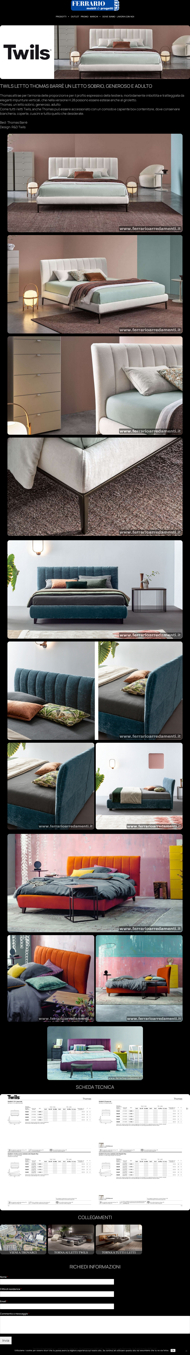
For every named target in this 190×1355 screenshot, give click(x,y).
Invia (5, 1340)
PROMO (85, 16)
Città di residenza (11, 1289)
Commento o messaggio (14, 1313)
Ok (173, 1350)
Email (3, 1301)
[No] (186, 1350)
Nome (4, 1277)
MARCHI (94, 16)
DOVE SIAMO (108, 16)
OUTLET (75, 16)
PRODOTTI (61, 16)
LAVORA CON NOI (125, 16)
